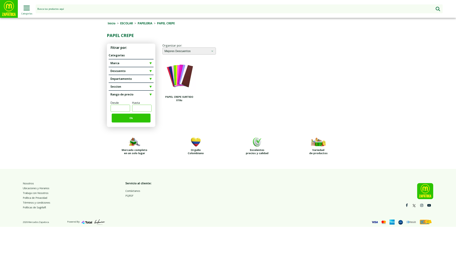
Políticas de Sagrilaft (34, 207)
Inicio (111, 23)
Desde (114, 103)
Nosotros (28, 183)
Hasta (136, 103)
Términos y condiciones (36, 202)
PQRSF (129, 195)
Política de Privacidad (35, 197)
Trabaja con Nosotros (35, 193)
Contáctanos (132, 191)
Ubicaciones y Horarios (36, 188)
